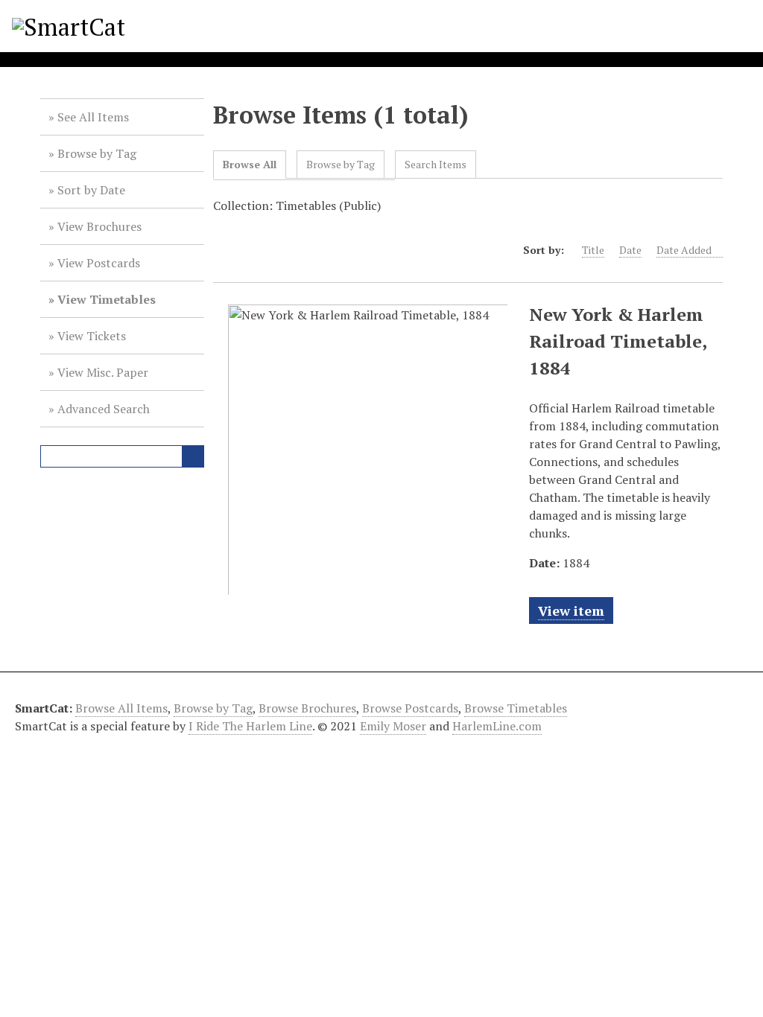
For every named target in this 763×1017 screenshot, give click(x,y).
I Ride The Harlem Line (250, 726)
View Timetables (106, 299)
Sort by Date (91, 190)
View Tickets (91, 336)
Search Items (435, 164)
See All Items (93, 117)
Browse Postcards (410, 708)
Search (193, 456)
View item (571, 610)
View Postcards (98, 263)
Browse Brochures (307, 708)
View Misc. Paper (102, 372)
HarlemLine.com (497, 726)
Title (593, 250)
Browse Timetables (515, 708)
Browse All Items (121, 708)
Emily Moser (393, 726)
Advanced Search (103, 409)
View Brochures (99, 226)
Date (630, 250)
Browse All (249, 164)
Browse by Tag (96, 153)
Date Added (684, 250)
